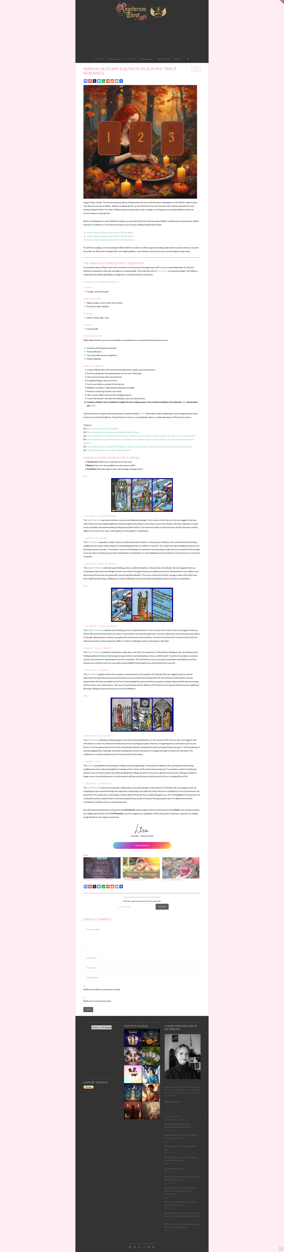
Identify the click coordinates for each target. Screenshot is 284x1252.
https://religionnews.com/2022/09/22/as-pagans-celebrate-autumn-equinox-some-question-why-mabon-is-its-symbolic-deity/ (141, 436)
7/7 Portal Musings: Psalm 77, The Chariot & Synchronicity (181, 1203)
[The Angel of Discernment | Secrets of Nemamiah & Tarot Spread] (151, 1092)
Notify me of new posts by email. (97, 1001)
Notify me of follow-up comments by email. (101, 989)
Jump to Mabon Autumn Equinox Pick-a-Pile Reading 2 (110, 236)
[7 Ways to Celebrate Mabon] (180, 867)
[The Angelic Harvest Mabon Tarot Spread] (102, 867)
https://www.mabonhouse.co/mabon (102, 428)
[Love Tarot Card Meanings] (133, 1056)
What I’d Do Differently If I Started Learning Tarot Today (181, 1136)
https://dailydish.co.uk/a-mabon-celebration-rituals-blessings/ (113, 432)
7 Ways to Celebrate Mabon (171, 880)
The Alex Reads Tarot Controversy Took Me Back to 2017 (181, 1159)
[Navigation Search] (188, 59)
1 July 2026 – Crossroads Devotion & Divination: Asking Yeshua (182, 1225)
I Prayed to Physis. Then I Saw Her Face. (181, 1147)
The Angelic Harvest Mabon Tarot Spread (97, 880)
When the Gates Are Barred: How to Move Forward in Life (182, 1178)
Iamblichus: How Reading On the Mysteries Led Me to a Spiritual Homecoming (180, 1191)
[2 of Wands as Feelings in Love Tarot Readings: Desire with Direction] (133, 1110)
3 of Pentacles (93, 787)
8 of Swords (92, 740)
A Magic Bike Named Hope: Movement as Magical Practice (178, 1125)
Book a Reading (142, 845)
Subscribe (162, 907)
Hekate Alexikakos (175, 1169)
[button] (282, 2)
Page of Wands (94, 652)
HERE (183, 402)
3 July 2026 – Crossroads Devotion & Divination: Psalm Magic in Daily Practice (182, 1214)
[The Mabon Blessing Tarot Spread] (141, 867)
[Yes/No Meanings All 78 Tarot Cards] (133, 1038)
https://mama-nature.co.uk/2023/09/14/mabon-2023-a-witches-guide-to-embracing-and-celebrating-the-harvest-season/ (139, 446)
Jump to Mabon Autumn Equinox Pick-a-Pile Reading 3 (110, 240)
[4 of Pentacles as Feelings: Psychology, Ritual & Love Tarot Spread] (151, 1110)
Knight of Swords (95, 568)
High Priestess (93, 520)
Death (90, 765)
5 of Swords (92, 542)
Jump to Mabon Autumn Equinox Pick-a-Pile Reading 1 (110, 232)
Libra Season (162, 271)
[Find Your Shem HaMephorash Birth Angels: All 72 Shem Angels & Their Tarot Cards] (151, 1038)
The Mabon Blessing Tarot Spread (134, 880)
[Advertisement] (142, 38)
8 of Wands (92, 674)
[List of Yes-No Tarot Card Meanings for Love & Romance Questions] (133, 1074)
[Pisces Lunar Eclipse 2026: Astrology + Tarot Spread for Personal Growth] (133, 1092)
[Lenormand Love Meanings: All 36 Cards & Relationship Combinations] (151, 1056)
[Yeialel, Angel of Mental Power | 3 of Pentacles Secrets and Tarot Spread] (151, 1074)
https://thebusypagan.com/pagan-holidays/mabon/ (108, 450)
